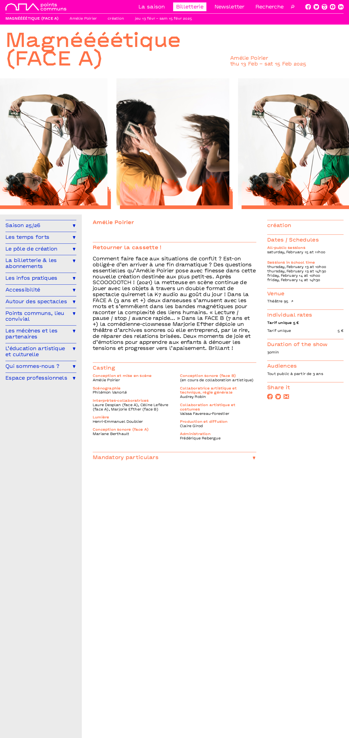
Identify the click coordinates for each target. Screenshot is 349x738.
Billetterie (189, 7)
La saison (152, 7)
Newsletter (230, 7)
